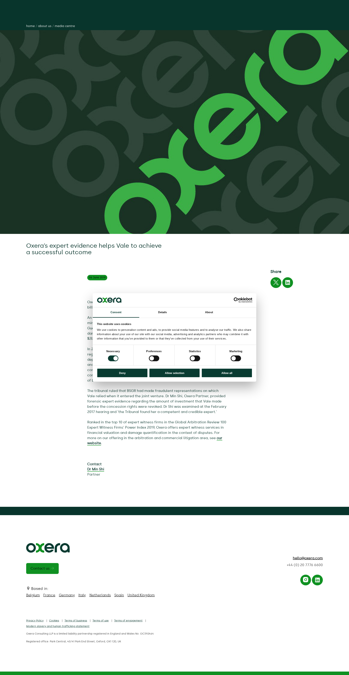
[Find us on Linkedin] (317, 581)
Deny (122, 372)
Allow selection (174, 372)
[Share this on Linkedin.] (287, 283)
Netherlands (100, 595)
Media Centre (65, 26)
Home (30, 26)
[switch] (154, 358)
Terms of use (101, 620)
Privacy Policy (35, 620)
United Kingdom (141, 595)
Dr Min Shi (95, 469)
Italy (82, 595)
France (49, 595)
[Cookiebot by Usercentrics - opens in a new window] (236, 300)
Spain (119, 595)
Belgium (33, 595)
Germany (67, 595)
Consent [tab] (116, 312)
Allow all (226, 372)
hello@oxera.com (308, 558)
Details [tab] (162, 312)
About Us (44, 26)
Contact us (40, 568)
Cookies (54, 620)
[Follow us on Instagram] (305, 581)
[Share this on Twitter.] (275, 283)
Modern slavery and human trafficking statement (57, 626)
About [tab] (209, 312)
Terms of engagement (128, 620)
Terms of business (76, 620)
